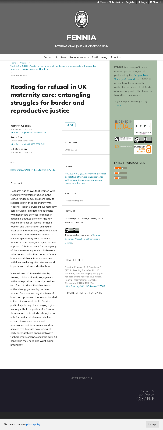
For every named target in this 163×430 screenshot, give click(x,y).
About (115, 57)
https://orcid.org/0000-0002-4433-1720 (28, 132)
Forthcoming (99, 57)
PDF (71, 125)
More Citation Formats (84, 292)
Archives (61, 57)
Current (47, 57)
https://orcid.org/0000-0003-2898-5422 (28, 144)
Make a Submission (111, 2)
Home (13, 63)
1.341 (117, 105)
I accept (152, 424)
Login (144, 2)
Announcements (79, 57)
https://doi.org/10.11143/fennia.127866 (33, 169)
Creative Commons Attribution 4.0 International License (82, 239)
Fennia (81, 37)
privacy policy (33, 424)
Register (130, 2)
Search (156, 2)
